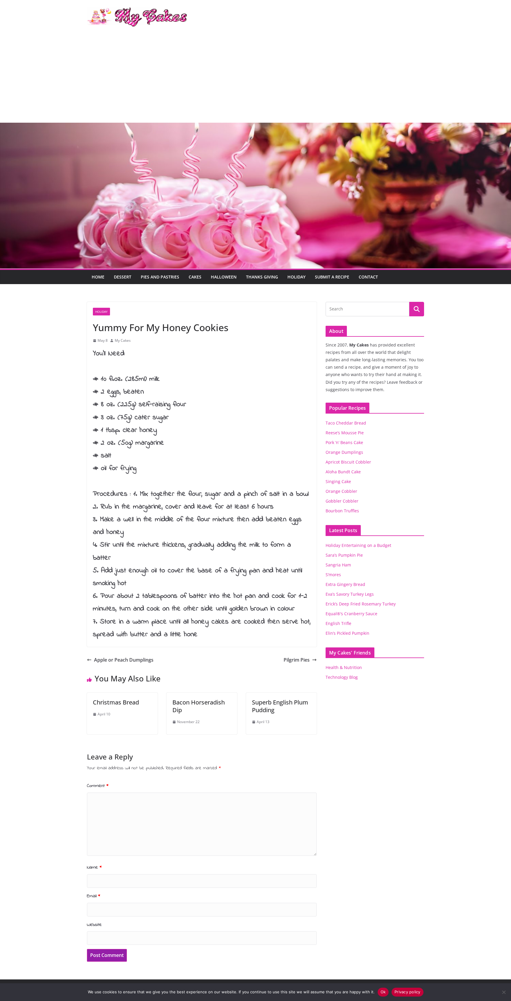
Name (94, 867)
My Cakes (123, 340)
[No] (504, 992)
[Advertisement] (255, 78)
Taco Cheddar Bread (346, 423)
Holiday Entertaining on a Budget (358, 545)
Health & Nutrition (344, 667)
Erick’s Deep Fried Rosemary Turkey (361, 604)
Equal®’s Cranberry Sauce (351, 613)
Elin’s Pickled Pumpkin (347, 633)
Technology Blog (342, 677)
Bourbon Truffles (342, 511)
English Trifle (338, 623)
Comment (98, 785)
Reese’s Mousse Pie (345, 432)
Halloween (224, 277)
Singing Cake (338, 481)
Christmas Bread (116, 702)
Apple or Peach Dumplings (123, 660)
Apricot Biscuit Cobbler (348, 462)
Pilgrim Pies (297, 660)
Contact (368, 277)
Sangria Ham (338, 565)
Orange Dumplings (344, 452)
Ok (383, 991)
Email (93, 896)
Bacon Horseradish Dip (198, 706)
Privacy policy (407, 991)
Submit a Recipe (332, 277)
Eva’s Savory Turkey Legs (350, 594)
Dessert (122, 277)
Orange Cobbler (341, 491)
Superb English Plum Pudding (280, 706)
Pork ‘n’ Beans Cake (344, 442)
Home (98, 277)
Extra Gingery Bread (345, 584)
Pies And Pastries (160, 277)
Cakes (195, 277)
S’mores (333, 574)
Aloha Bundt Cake (343, 471)
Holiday (296, 277)
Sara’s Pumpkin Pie (344, 555)
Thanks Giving (262, 277)
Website (94, 924)
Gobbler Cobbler (342, 501)
